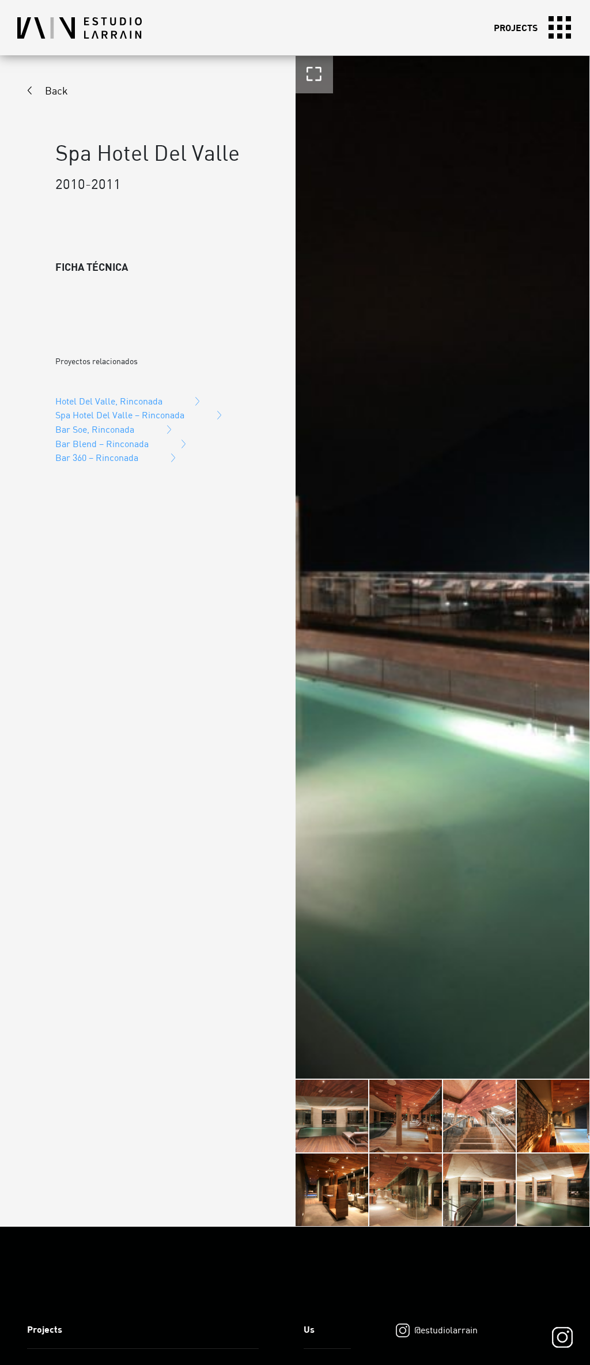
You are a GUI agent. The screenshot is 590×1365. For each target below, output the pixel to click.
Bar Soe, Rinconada (94, 429)
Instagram (562, 1337)
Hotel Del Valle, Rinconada (108, 401)
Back (56, 90)
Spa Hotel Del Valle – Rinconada (119, 415)
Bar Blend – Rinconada (102, 443)
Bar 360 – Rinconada (96, 457)
